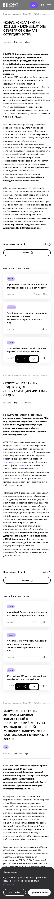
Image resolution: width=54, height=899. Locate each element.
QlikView (22, 465)
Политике (10, 884)
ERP (6, 747)
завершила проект (12, 462)
